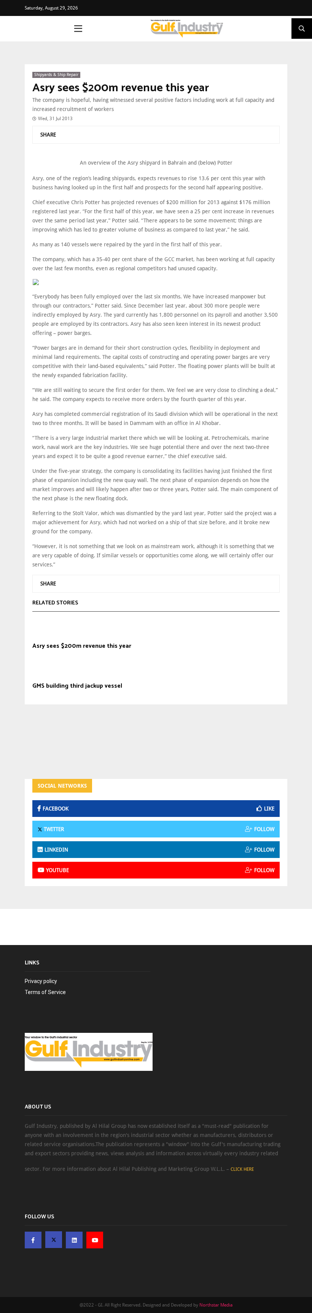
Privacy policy (41, 981)
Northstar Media (215, 1305)
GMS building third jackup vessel (77, 686)
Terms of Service (45, 992)
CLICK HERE (242, 1169)
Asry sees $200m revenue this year (120, 88)
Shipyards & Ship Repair (56, 74)
